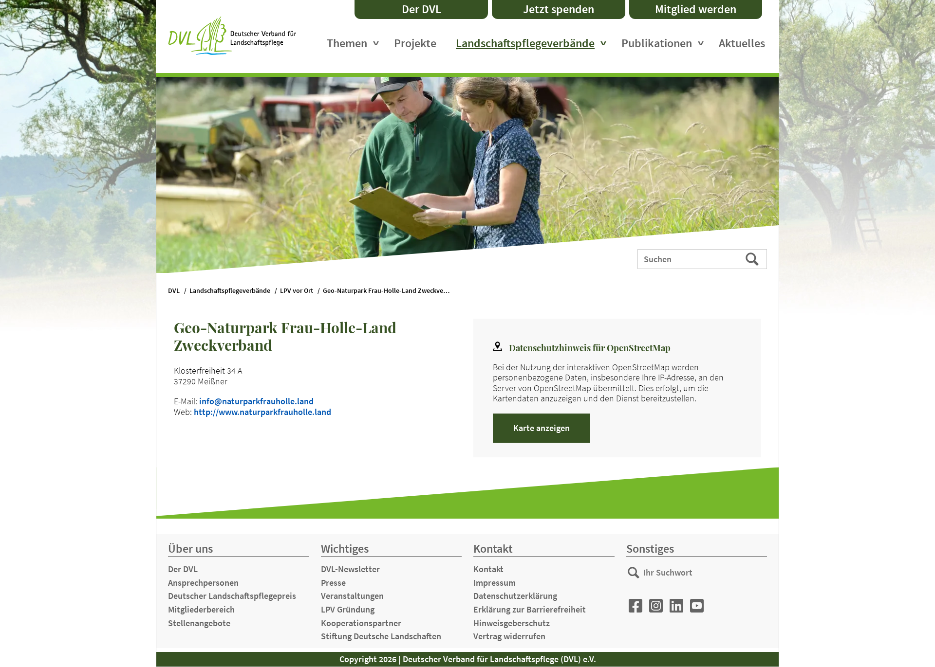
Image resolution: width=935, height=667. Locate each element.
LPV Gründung (347, 609)
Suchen (753, 258)
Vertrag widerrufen (509, 636)
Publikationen (656, 43)
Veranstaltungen (352, 595)
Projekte (415, 43)
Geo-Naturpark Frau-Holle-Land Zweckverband (391, 291)
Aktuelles (742, 43)
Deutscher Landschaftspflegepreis (232, 595)
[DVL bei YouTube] (697, 606)
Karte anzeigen (541, 427)
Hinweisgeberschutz (511, 623)
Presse (333, 582)
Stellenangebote (199, 623)
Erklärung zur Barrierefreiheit (529, 609)
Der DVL (421, 9)
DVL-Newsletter (350, 569)
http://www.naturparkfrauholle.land (262, 411)
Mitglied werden (695, 9)
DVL (174, 291)
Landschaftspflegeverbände (525, 43)
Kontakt (488, 569)
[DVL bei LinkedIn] (676, 606)
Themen (347, 43)
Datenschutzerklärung (515, 595)
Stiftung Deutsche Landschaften (381, 636)
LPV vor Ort (296, 291)
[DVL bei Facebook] (635, 606)
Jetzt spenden (558, 9)
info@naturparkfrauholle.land (256, 401)
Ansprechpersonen (203, 582)
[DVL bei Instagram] (656, 606)
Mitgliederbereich (201, 609)
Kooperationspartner (361, 623)
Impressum (494, 582)
